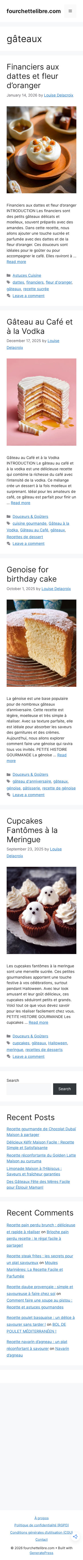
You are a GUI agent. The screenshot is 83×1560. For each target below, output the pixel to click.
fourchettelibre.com (34, 11)
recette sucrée (36, 289)
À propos (42, 1518)
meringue (15, 1049)
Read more (16, 261)
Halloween (57, 1043)
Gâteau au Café (34, 530)
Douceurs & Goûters (30, 516)
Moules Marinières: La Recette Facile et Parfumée (35, 1269)
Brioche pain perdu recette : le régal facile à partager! (38, 1239)
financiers (35, 282)
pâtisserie (31, 788)
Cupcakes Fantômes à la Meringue (32, 830)
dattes (18, 282)
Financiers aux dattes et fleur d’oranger (33, 76)
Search (13, 1080)
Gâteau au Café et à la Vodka (40, 326)
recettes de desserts (44, 1049)
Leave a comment (28, 296)
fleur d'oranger (59, 282)
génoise (14, 788)
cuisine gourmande (29, 523)
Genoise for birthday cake (32, 574)
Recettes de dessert (25, 537)
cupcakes (21, 1043)
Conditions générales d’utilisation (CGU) (41, 1532)
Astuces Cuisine (27, 275)
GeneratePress (41, 1553)
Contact (41, 1539)
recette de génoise (59, 788)
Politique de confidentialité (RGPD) (41, 1525)
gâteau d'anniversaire (32, 781)
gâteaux (14, 289)
